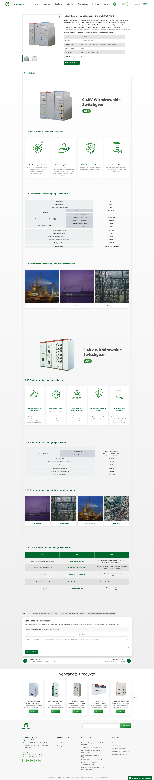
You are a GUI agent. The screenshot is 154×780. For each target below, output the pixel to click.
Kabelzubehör (116, 743)
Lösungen (70, 4)
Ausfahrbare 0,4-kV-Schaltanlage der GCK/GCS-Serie (45, 629)
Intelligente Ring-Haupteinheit (120, 751)
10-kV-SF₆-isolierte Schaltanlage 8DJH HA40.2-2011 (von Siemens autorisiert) (142, 702)
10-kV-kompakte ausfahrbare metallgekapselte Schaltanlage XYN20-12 (120, 702)
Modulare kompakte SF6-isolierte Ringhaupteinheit (90, 751)
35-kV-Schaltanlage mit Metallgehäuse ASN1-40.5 (33, 702)
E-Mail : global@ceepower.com (33, 756)
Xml (72, 777)
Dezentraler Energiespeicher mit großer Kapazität (92, 743)
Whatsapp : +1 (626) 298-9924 (33, 754)
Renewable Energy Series (119, 754)
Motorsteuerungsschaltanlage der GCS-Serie (72, 613)
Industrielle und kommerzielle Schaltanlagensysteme (89, 763)
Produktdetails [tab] (30, 73)
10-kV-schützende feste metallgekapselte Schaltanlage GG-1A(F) (77, 702)
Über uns (47, 4)
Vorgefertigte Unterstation (119, 748)
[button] (134, 697)
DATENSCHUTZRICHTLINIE (83, 777)
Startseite (36, 4)
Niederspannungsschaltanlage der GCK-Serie (45, 613)
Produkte (58, 4)
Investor (105, 4)
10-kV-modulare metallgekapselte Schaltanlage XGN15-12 (99, 702)
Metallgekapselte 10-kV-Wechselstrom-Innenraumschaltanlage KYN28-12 (55, 702)
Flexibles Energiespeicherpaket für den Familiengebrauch (92, 768)
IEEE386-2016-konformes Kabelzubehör (93, 760)
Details (32, 711)
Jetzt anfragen (72, 62)
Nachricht (95, 4)
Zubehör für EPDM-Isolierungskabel (91, 747)
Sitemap (59, 746)
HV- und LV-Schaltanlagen (119, 746)
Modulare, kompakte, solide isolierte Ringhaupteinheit (91, 756)
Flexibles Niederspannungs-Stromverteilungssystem (101, 613)
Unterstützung (83, 4)
